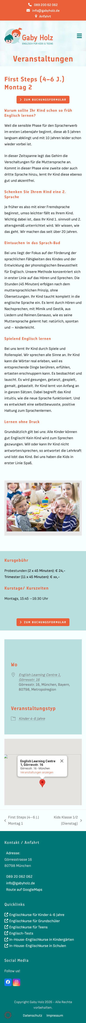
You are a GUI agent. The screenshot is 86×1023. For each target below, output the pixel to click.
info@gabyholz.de (46, 11)
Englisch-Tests (21, 933)
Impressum (55, 1015)
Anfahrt (45, 16)
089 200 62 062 (46, 5)
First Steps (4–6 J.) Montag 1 (21, 821)
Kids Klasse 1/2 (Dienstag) (62, 821)
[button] (79, 36)
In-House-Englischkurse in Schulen (37, 946)
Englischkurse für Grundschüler (34, 921)
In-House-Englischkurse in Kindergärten (41, 939)
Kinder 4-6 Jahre (32, 718)
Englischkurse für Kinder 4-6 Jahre (36, 915)
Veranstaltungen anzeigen (36, 772)
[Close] (62, 761)
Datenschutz (32, 1015)
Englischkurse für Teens (28, 927)
